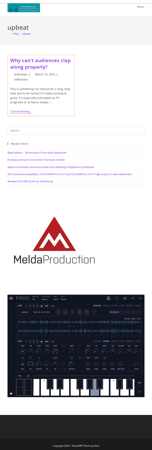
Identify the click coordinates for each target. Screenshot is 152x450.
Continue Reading (21, 111)
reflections (21, 79)
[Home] (9, 33)
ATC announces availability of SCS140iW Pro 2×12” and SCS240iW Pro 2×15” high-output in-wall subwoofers (70, 174)
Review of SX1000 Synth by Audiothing (30, 181)
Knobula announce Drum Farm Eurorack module (36, 159)
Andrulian (20, 74)
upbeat (26, 33)
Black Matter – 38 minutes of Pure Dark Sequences (37, 152)
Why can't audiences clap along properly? (40, 63)
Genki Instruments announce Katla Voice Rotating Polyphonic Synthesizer (51, 167)
